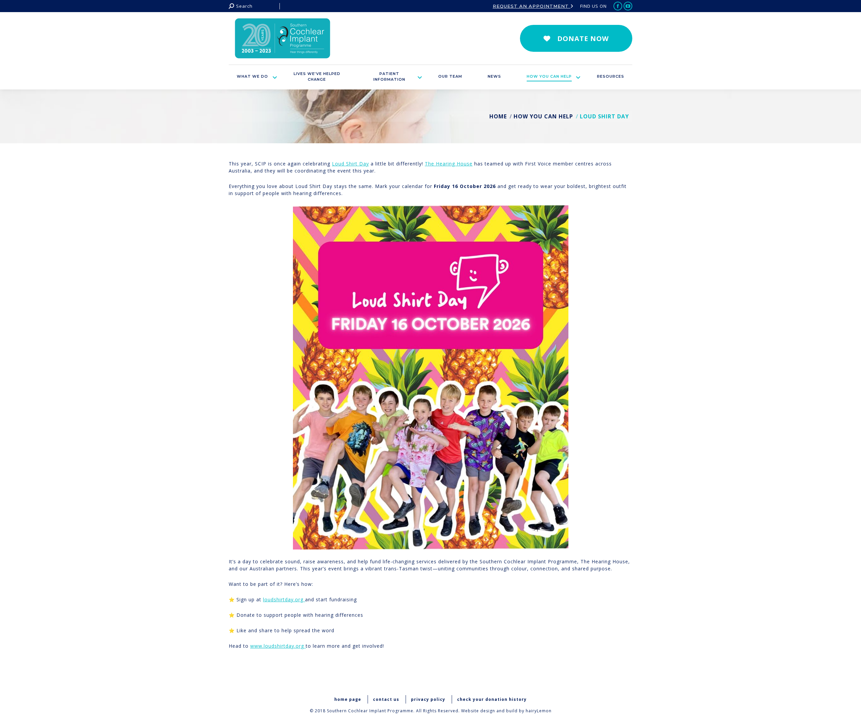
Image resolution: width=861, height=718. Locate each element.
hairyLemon (539, 711)
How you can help (543, 116)
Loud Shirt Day (350, 163)
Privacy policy (428, 699)
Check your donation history (492, 699)
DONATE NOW (583, 38)
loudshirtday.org (284, 599)
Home (498, 116)
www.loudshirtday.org (278, 646)
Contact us (386, 699)
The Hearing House (449, 163)
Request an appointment (531, 6)
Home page (347, 699)
